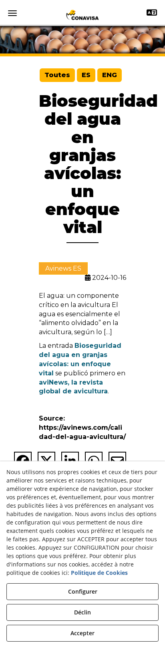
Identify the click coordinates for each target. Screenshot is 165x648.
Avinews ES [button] (63, 268)
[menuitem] (57, 75)
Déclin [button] (82, 612)
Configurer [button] (82, 591)
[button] (82, 15)
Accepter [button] (82, 633)
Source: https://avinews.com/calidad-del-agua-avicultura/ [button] (82, 428)
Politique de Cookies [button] (99, 572)
